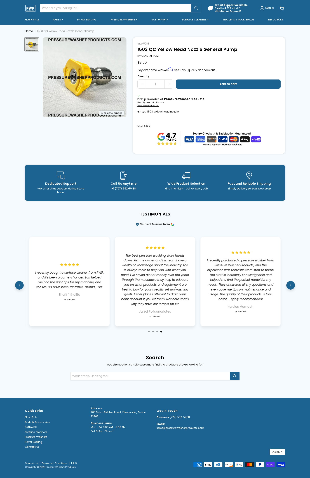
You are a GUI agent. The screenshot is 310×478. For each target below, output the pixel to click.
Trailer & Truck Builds (238, 19)
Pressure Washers (123, 19)
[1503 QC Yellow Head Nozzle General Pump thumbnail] (32, 44)
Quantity (143, 76)
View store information (148, 105)
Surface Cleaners (194, 19)
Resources (276, 19)
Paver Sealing (86, 19)
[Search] (196, 8)
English (276, 452)
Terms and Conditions (54, 463)
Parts (57, 19)
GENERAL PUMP (150, 56)
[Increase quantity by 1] (169, 84)
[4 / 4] (161, 331)
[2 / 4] (153, 331)
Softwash (158, 19)
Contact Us (32, 447)
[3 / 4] (157, 331)
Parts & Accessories (37, 422)
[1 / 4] (149, 331)
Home (29, 30)
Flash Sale (32, 19)
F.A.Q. (74, 463)
